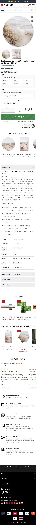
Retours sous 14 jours (14, 404)
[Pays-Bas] (9, 503)
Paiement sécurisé (12, 448)
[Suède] (20, 503)
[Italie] (7, 503)
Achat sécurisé (11, 414)
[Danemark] (12, 503)
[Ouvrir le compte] (24, 5)
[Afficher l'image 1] (6, 54)
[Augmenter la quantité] (13, 110)
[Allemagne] (2, 503)
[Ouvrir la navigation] (2, 10)
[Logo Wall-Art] (7, 5)
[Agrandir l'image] (32, 21)
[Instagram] (2, 492)
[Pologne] (22, 503)
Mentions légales (10, 467)
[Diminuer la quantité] (2, 110)
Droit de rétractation (18, 469)
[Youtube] (6, 492)
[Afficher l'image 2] (16, 54)
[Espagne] (17, 503)
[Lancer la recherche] (27, 10)
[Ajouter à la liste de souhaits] (32, 17)
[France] (4, 503)
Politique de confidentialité (23, 467)
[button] (18, 31)
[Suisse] (15, 503)
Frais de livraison (12, 395)
